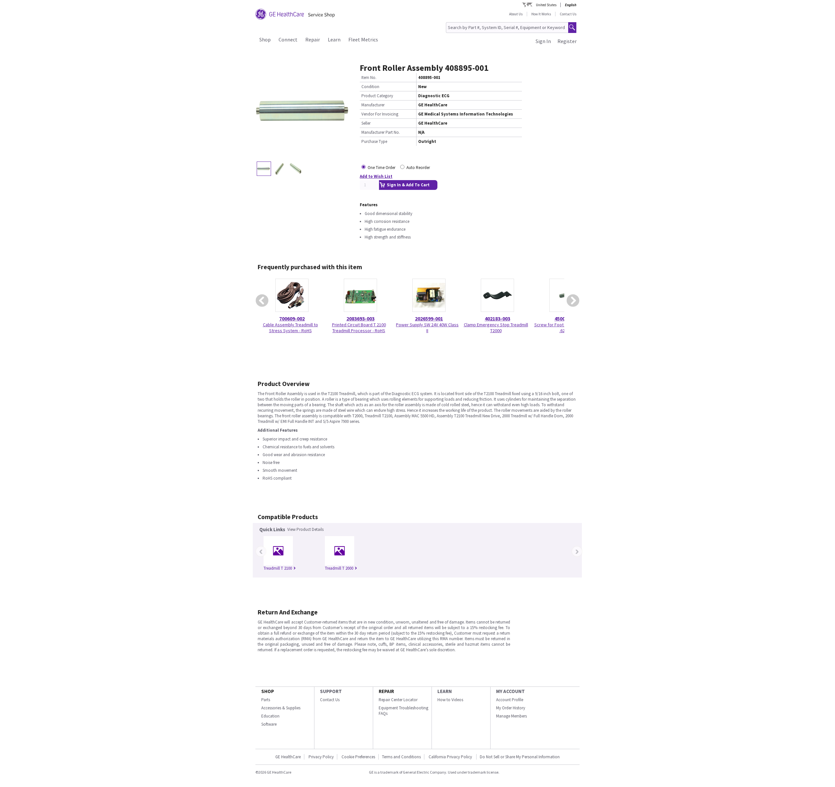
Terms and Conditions (401, 757)
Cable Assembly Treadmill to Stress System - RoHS (290, 327)
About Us (516, 14)
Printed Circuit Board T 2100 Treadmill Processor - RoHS (359, 327)
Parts (265, 699)
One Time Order (381, 167)
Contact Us (568, 14)
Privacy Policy (321, 757)
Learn (334, 39)
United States (546, 5)
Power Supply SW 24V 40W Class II (427, 327)
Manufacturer (373, 105)
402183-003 (497, 318)
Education (270, 716)
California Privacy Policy (451, 757)
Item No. (368, 77)
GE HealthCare (288, 757)
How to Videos (450, 699)
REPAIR (386, 691)
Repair (312, 39)
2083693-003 (360, 318)
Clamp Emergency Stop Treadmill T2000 (496, 327)
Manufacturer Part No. (380, 132)
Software (269, 724)
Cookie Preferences (358, 757)
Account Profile (509, 699)
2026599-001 (429, 318)
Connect (288, 39)
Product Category (377, 96)
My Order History (510, 708)
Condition (370, 86)
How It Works (541, 14)
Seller (366, 123)
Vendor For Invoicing (379, 114)
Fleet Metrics (363, 39)
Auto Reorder (418, 167)
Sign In (543, 41)
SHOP (267, 691)
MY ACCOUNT (510, 691)
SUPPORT (331, 691)
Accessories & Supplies (280, 708)
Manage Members (511, 716)
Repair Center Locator (398, 699)
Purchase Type (374, 141)
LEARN (444, 691)
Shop (265, 39)
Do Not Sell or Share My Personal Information (520, 757)
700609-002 (292, 318)
